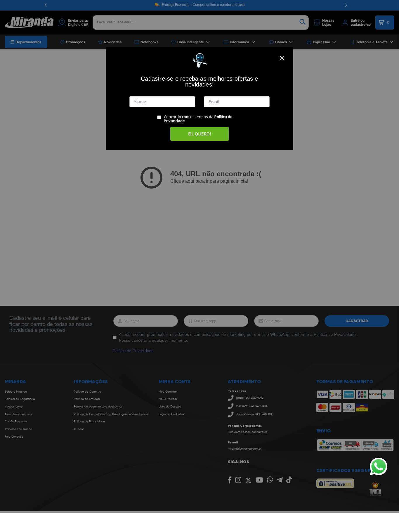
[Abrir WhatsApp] (378, 466)
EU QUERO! (199, 134)
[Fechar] (282, 58)
